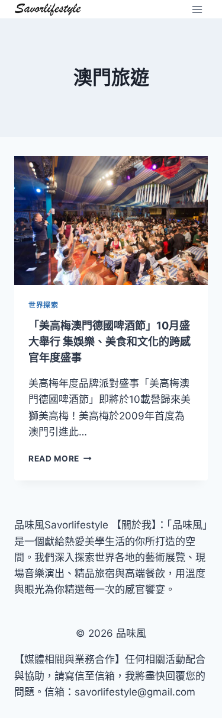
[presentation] (111, 220)
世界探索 (43, 304)
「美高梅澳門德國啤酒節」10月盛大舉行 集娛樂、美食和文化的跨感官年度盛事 (109, 341)
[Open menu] (197, 9)
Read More (60, 458)
